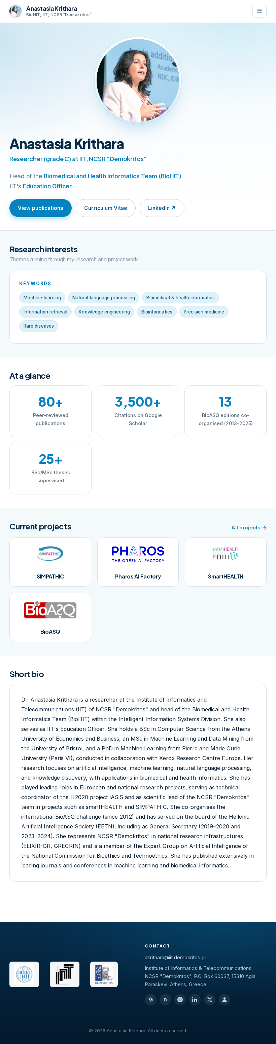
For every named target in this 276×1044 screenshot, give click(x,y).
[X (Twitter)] (209, 999)
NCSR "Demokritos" (117, 158)
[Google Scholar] (150, 999)
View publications (40, 208)
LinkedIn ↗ (162, 208)
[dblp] (165, 999)
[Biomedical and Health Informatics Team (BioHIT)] (24, 974)
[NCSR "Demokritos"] (104, 974)
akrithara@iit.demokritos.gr (175, 958)
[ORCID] (180, 999)
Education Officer (47, 186)
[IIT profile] (224, 999)
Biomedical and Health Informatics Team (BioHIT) (112, 176)
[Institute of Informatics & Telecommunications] (64, 974)
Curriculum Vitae (105, 208)
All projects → (249, 527)
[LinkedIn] (195, 999)
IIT (82, 158)
